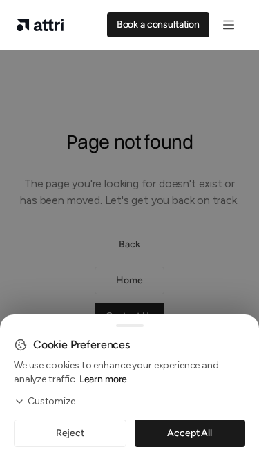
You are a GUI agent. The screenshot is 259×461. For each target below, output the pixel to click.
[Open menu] (228, 25)
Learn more (103, 379)
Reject (70, 433)
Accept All (189, 433)
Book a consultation (158, 24)
